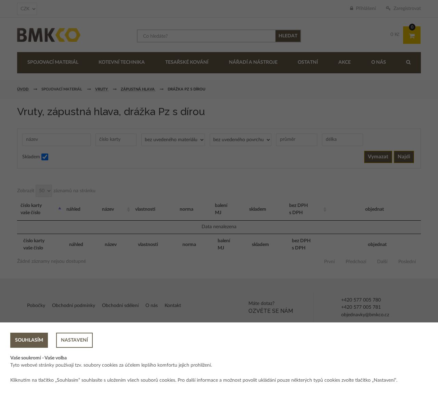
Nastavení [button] (74, 340)
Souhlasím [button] (29, 340)
